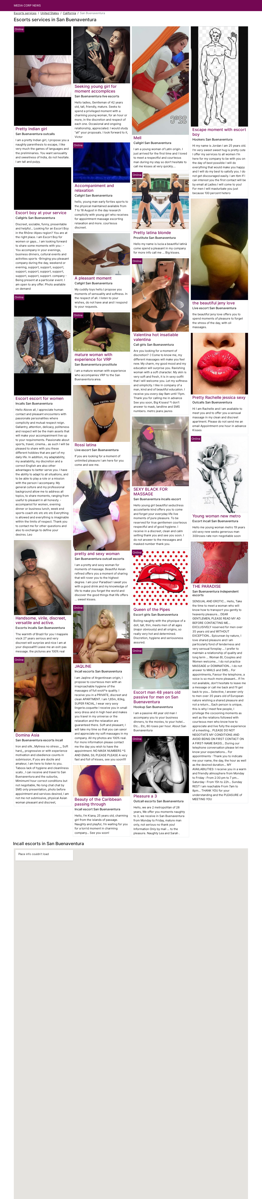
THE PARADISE (206, 586)
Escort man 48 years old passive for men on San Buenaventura (156, 697)
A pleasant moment (93, 278)
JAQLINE (83, 666)
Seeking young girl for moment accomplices (96, 88)
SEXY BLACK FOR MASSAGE (150, 491)
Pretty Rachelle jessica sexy (219, 397)
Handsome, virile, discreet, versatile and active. (41, 620)
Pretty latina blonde (152, 232)
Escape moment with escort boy (219, 132)
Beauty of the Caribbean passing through (98, 801)
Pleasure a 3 (145, 796)
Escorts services (25, 13)
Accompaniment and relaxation (94, 188)
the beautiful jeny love (213, 303)
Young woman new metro (216, 516)
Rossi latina (85, 444)
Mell (137, 137)
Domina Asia (27, 735)
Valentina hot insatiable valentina (155, 337)
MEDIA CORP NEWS (27, 5)
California (69, 13)
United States (49, 13)
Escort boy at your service (41, 212)
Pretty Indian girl (31, 128)
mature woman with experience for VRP (93, 357)
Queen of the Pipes (151, 609)
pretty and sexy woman (97, 553)
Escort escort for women (39, 398)
